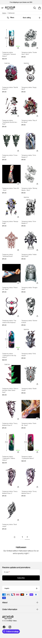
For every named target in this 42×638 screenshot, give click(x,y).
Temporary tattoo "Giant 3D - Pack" (29, 424)
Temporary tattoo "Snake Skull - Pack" (29, 53)
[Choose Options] (18, 47)
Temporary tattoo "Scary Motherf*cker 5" (9, 424)
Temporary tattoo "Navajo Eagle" (10, 222)
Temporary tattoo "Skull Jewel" (9, 525)
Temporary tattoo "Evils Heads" (29, 354)
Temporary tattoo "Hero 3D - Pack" (10, 189)
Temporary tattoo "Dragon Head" (29, 288)
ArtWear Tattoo (12, 621)
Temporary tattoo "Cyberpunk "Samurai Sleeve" (9, 54)
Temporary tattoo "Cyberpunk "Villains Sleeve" (8, 458)
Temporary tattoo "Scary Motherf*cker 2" (9, 492)
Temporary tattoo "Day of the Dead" (29, 121)
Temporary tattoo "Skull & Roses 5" (10, 88)
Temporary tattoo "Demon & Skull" (29, 321)
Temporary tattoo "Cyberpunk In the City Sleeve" (9, 355)
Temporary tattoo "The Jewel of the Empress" (9, 321)
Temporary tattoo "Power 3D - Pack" (10, 288)
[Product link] (11, 43)
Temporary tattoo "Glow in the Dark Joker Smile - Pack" (10, 390)
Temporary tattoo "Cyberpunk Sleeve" (28, 457)
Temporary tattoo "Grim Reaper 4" (29, 222)
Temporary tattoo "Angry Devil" (29, 88)
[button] (2, 7)
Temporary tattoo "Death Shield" (29, 389)
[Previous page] (14, 537)
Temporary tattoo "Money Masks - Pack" (29, 189)
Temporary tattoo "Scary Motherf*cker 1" (29, 492)
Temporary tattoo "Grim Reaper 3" (29, 156)
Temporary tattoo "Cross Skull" (9, 156)
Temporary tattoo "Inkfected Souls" (7, 255)
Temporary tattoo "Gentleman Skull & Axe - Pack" (9, 122)
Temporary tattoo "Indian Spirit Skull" (29, 255)
